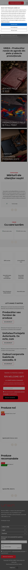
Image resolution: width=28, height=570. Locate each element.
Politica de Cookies (5, 22)
